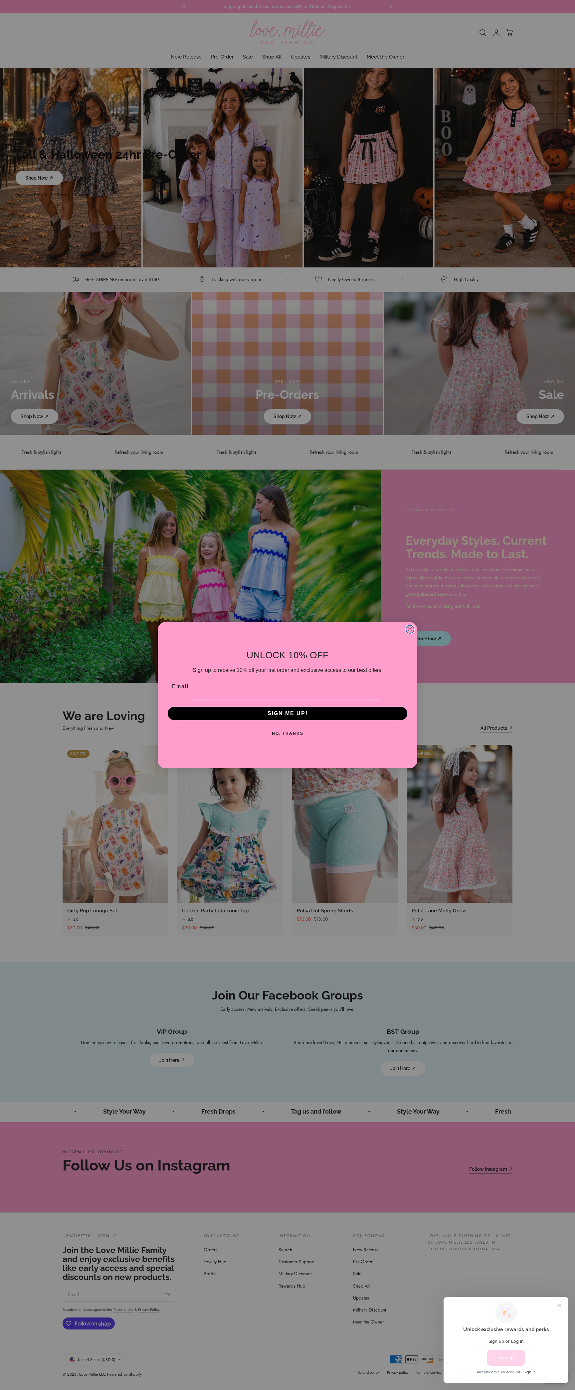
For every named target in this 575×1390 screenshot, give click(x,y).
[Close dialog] (410, 629)
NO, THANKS (287, 733)
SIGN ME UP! (288, 713)
